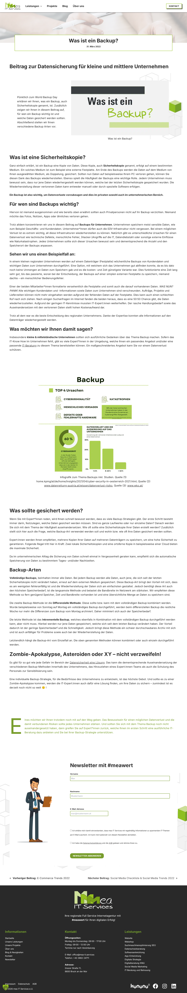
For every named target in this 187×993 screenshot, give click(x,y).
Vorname (74, 774)
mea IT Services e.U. (23, 989)
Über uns (9, 949)
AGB (110, 843)
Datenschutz (24, 984)
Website (128, 938)
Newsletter (10, 959)
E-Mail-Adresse (77, 809)
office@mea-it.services (83, 954)
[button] (40, 6)
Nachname (75, 791)
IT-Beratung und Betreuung (137, 970)
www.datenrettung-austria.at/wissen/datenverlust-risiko (78, 485)
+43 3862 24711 (81, 958)
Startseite (9, 938)
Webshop (129, 941)
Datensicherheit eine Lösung (87, 662)
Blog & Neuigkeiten (14, 952)
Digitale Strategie (133, 959)
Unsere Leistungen (14, 941)
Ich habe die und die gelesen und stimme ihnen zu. (105, 843)
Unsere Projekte (12, 945)
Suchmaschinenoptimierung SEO (140, 945)
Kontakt (8, 956)
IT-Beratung (29, 345)
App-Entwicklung (133, 956)
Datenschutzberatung (135, 949)
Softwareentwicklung (135, 952)
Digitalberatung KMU (135, 963)
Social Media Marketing (136, 966)
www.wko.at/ (135, 485)
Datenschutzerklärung (92, 843)
